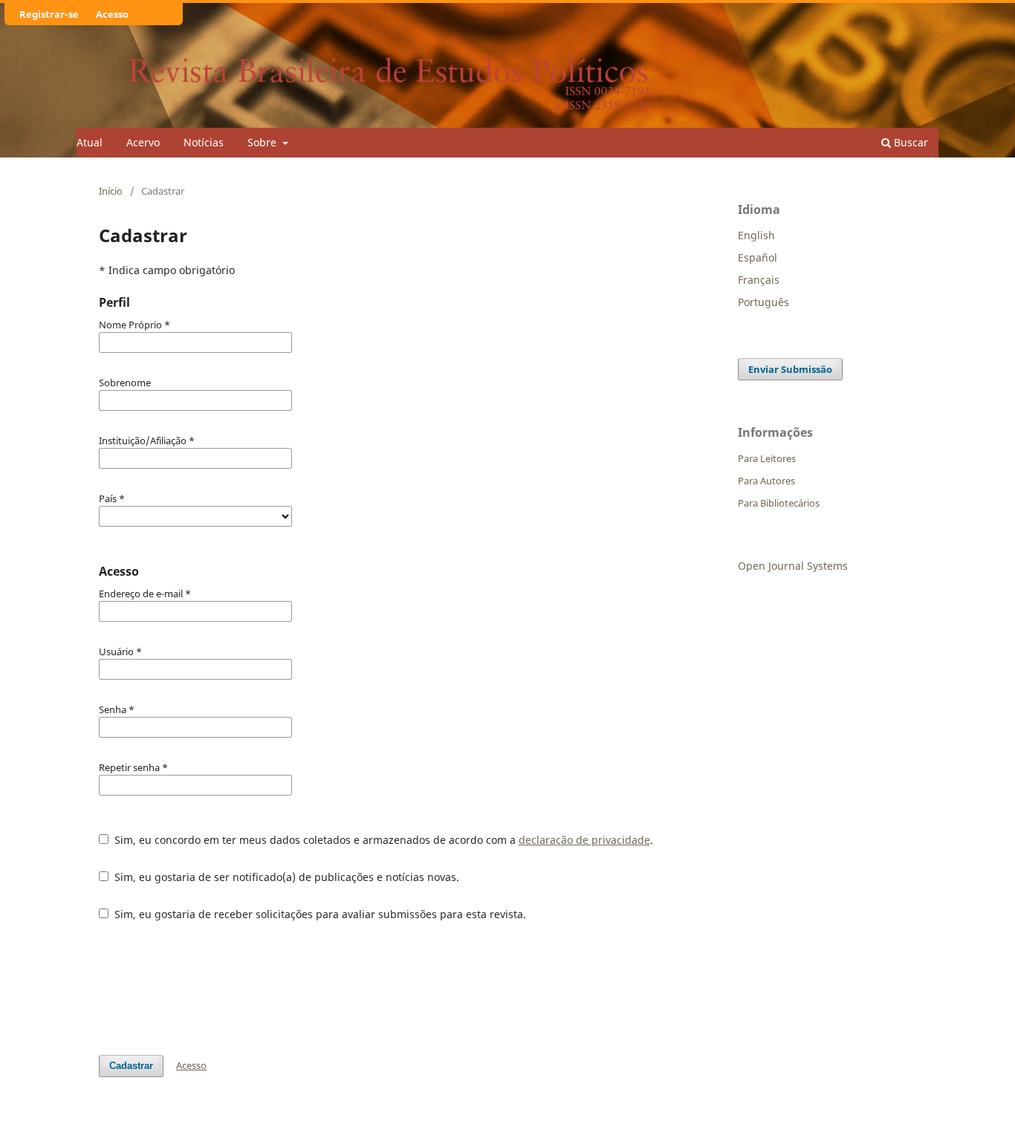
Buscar (909, 142)
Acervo (143, 142)
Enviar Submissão (790, 369)
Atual (90, 142)
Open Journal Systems (793, 566)
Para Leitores (767, 458)
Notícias (204, 142)
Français (758, 280)
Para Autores (766, 480)
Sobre (263, 142)
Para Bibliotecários (779, 503)
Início (111, 191)
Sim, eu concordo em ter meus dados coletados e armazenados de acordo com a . (382, 840)
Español (757, 257)
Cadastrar (131, 1065)
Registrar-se (49, 14)
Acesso (112, 14)
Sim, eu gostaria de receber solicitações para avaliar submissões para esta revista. (318, 914)
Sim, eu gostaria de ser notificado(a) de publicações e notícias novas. (285, 877)
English (756, 235)
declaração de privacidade (584, 840)
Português (763, 302)
